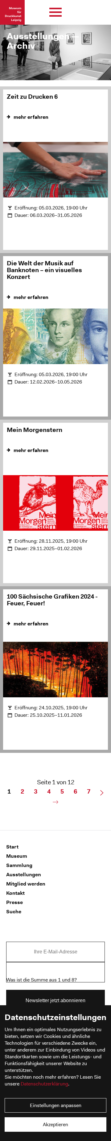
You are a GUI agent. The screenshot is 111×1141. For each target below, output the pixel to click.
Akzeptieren (55, 1124)
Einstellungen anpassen (55, 1105)
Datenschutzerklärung (44, 1084)
